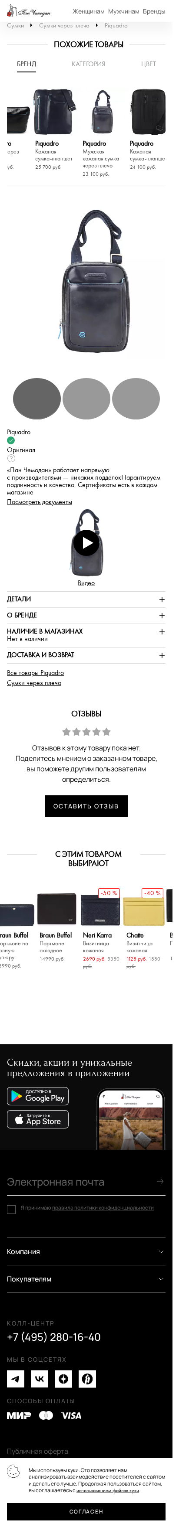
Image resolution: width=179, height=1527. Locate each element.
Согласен (86, 1511)
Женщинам (89, 11)
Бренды (154, 11)
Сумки (15, 25)
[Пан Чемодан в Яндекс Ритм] (87, 1379)
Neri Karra (97, 943)
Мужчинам (123, 11)
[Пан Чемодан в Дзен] (63, 1379)
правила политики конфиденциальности (103, 1207)
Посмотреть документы (39, 502)
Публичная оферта (37, 1451)
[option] (54, 130)
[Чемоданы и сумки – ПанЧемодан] (28, 10)
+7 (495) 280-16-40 (54, 1337)
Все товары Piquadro (35, 673)
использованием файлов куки (107, 1490)
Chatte (139, 943)
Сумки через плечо (64, 25)
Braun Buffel (56, 943)
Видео (86, 583)
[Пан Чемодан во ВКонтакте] (39, 1379)
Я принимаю (87, 1207)
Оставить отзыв (86, 806)
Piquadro (116, 25)
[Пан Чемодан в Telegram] (15, 1379)
